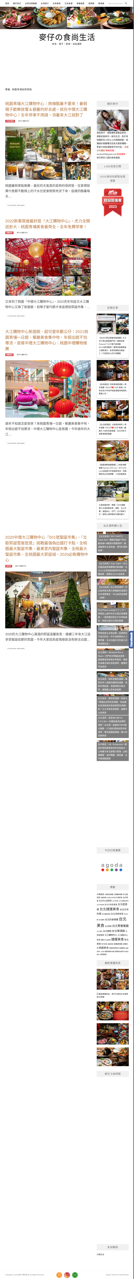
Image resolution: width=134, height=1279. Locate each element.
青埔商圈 (103, 954)
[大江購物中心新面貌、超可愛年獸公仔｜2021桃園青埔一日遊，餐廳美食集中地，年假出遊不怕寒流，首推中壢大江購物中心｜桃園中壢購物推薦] (48, 389)
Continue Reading (16, 205)
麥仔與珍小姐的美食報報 (108, 158)
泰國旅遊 (81, 3)
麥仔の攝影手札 (23, 121)
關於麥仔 (17, 3)
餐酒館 (101, 3)
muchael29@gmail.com (106, 154)
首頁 (7, 3)
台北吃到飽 (100, 904)
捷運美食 (117, 939)
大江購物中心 (111, 935)
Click (131, 639)
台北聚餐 (108, 926)
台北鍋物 (107, 931)
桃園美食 (9, 232)
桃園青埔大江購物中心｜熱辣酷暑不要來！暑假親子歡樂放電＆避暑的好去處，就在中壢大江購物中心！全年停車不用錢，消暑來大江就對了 (46, 109)
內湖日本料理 (111, 897)
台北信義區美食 (124, 901)
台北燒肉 (101, 920)
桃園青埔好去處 (109, 951)
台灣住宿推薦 (31, 3)
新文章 (9, 566)
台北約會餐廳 (111, 919)
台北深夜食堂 (117, 914)
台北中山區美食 (105, 901)
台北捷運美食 (109, 909)
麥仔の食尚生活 (67, 37)
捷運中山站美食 (106, 940)
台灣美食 (57, 3)
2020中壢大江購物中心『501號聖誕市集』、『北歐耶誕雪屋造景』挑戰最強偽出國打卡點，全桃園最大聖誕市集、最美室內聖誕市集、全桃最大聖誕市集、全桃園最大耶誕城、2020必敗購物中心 (46, 548)
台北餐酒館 (118, 930)
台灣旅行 (45, 3)
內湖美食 (119, 897)
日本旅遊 (69, 3)
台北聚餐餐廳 (120, 925)
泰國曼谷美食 (119, 951)
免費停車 (103, 897)
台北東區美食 (106, 914)
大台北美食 (10, 121)
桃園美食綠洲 (114, 948)
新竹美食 (104, 944)
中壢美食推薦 (109, 894)
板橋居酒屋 (118, 944)
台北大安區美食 (110, 905)
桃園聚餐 (122, 948)
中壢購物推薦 (118, 894)
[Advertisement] (67, 65)
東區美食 (110, 944)
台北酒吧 (99, 931)
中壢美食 (100, 894)
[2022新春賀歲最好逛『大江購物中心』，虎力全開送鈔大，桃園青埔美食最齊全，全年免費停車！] (48, 267)
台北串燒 (115, 901)
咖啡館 (91, 3)
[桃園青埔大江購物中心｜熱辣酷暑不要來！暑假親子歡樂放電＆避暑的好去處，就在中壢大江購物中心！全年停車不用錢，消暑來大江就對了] (48, 153)
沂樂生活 (100, 1254)
